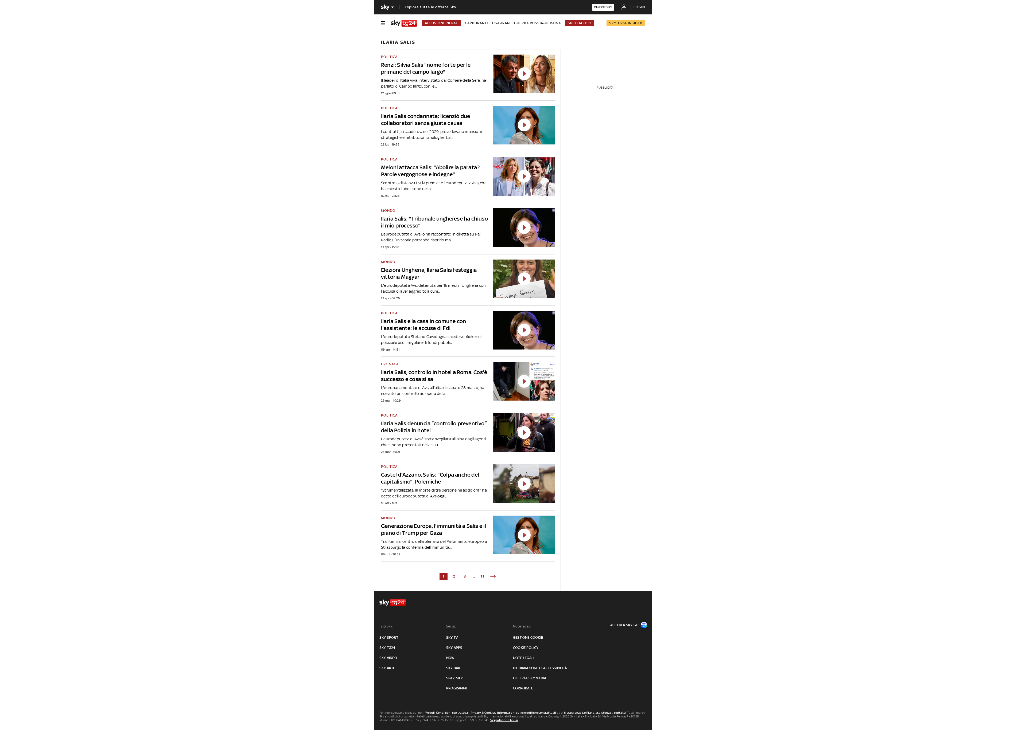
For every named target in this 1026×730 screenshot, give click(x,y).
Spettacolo (580, 23)
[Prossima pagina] (493, 576)
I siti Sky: (386, 626)
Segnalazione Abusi (504, 720)
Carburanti (476, 23)
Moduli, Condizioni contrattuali (447, 713)
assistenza (603, 713)
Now (450, 658)
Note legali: (522, 626)
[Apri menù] (383, 23)
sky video (388, 658)
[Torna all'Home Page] (404, 23)
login (639, 7)
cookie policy (526, 648)
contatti (620, 713)
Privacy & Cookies (483, 713)
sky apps (454, 648)
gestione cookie (528, 637)
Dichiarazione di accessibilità (540, 668)
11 (482, 576)
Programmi (456, 688)
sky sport (388, 637)
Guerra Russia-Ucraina (537, 23)
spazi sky (454, 678)
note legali (523, 658)
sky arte (387, 668)
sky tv (452, 637)
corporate (523, 688)
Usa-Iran (501, 23)
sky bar (453, 668)
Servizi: (451, 626)
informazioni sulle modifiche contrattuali (526, 713)
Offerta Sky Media (529, 678)
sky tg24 (387, 648)
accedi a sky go (624, 625)
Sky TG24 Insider (625, 23)
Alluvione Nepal (441, 23)
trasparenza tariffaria (579, 713)
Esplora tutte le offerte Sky (430, 7)
